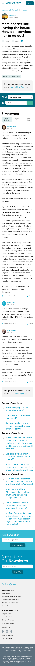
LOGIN (30, 3)
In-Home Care (6, 593)
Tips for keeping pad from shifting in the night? (17, 409)
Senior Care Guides (7, 617)
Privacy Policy (7, 663)
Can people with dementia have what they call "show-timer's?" (18, 456)
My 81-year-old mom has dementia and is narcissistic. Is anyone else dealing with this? (19, 467)
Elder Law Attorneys (8, 620)
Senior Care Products (8, 623)
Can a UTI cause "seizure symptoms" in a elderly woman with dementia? (17, 505)
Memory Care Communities (10, 603)
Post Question (17, 545)
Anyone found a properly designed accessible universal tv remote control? (19, 426)
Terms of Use (27, 661)
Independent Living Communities (11, 596)
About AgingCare (7, 638)
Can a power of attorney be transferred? (18, 417)
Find (4, 97)
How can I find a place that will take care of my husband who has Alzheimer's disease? (19, 481)
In (3, 103)
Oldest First (28, 119)
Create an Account (7, 635)
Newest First (17, 119)
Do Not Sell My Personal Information (22, 663)
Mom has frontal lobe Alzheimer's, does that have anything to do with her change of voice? (18, 493)
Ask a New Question (19, 87)
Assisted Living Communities (10, 600)
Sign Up (17, 572)
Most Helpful (6, 119)
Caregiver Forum (7, 614)
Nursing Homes (6, 606)
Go (30, 103)
